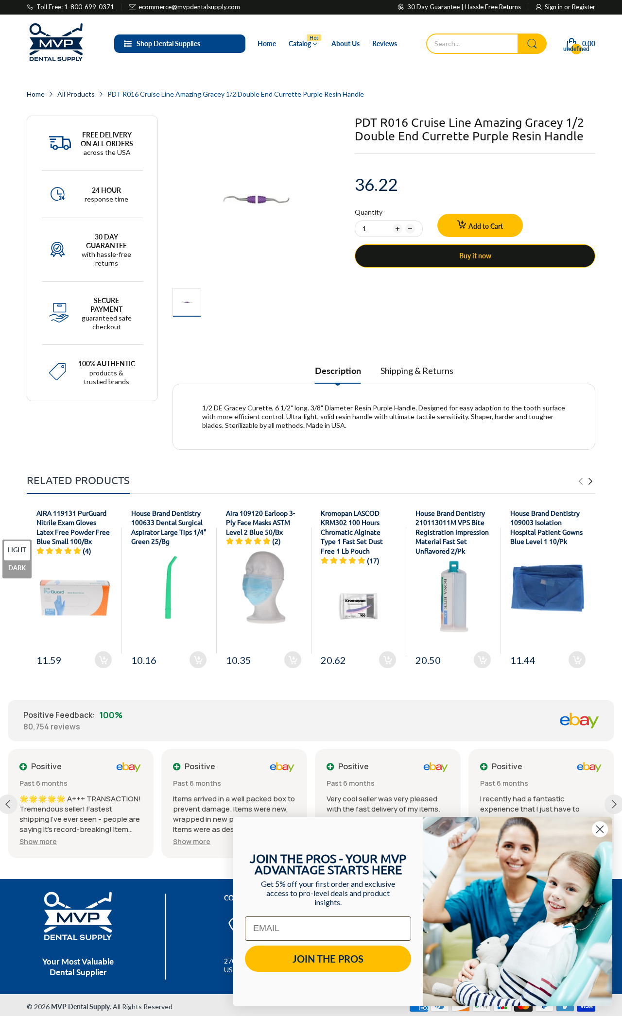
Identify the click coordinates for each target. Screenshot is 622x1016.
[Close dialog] (599, 829)
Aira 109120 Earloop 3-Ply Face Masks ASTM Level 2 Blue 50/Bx (260, 522)
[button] (38, 841)
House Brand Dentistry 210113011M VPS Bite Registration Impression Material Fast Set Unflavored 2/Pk (452, 531)
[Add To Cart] (103, 659)
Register (583, 7)
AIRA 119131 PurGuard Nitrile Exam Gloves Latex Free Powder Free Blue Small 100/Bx (73, 527)
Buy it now (475, 256)
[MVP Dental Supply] (56, 44)
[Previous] (590, 481)
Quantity (368, 212)
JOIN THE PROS (328, 959)
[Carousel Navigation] (585, 481)
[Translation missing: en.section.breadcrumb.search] (532, 44)
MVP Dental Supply (80, 1006)
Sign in (554, 7)
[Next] (581, 481)
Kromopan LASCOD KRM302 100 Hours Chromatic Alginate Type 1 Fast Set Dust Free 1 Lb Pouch (352, 531)
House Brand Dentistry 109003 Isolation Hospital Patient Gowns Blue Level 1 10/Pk (546, 527)
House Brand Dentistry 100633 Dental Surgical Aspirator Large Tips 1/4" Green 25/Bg (169, 527)
